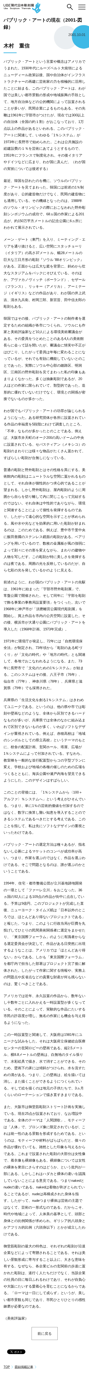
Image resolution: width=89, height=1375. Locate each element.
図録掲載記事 (24, 1367)
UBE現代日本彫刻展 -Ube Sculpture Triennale (22, 8)
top (7, 1367)
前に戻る (44, 1334)
